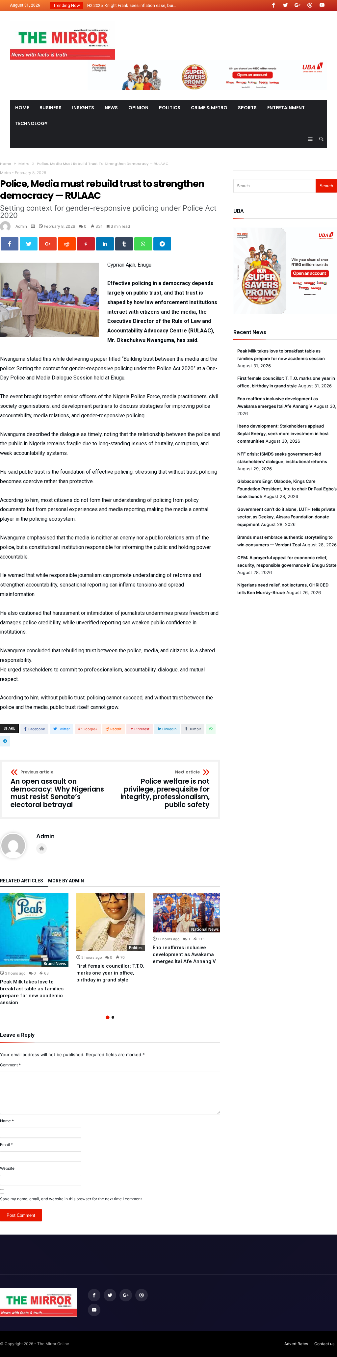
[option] (34, 949)
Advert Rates (296, 1343)
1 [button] (107, 1017)
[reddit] (67, 243)
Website (7, 1168)
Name (7, 1120)
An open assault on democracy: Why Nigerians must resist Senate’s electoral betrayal (57, 789)
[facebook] (9, 243)
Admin (21, 226)
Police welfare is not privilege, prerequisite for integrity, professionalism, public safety (165, 789)
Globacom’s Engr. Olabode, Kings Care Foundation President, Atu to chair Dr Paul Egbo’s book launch (287, 489)
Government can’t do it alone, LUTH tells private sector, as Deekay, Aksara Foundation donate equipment (286, 517)
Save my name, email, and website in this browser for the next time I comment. (71, 1198)
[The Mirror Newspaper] (62, 20)
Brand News (55, 963)
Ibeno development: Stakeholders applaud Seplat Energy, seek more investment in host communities (283, 433)
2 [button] (113, 1017)
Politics (136, 948)
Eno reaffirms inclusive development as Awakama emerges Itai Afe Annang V (184, 954)
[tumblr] (124, 243)
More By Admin (66, 880)
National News (205, 929)
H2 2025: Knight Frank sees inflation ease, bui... (130, 5)
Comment (10, 1064)
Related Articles (21, 880)
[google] (48, 243)
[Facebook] (273, 5)
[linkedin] (105, 243)
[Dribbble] (309, 5)
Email (6, 1144)
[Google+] (297, 5)
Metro (24, 163)
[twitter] (29, 243)
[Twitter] (285, 5)
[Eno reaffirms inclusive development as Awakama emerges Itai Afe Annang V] (187, 912)
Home (5, 163)
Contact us (324, 1343)
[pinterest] (86, 243)
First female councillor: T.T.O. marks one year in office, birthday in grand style (110, 973)
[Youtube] (322, 5)
